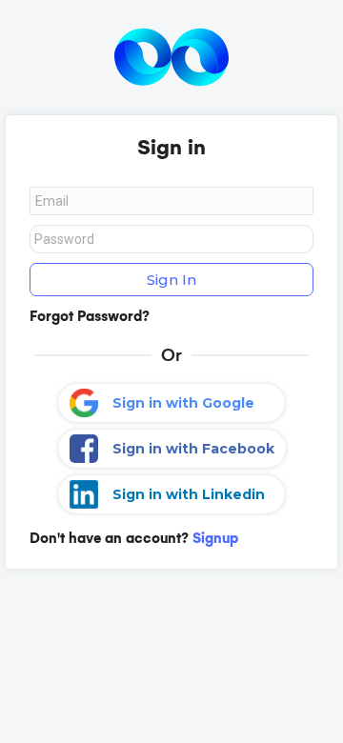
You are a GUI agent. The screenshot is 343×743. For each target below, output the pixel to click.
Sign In (171, 280)
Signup (215, 538)
